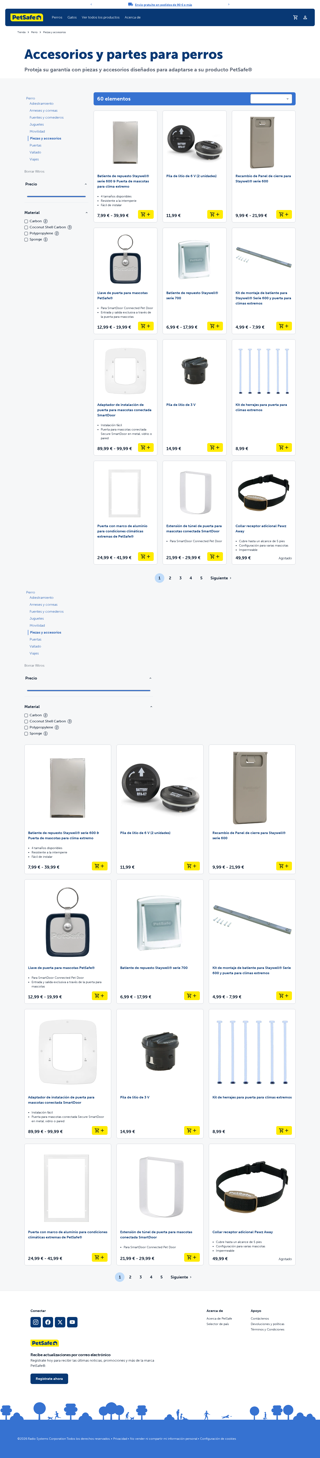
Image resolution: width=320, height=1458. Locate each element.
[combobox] (271, 99)
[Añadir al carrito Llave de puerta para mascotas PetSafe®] (146, 326)
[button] (57, 17)
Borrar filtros (34, 171)
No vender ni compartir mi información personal (163, 1439)
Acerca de (133, 17)
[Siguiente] (228, 4)
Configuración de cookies (218, 1439)
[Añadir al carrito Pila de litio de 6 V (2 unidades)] (215, 214)
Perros (57, 17)
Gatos (72, 17)
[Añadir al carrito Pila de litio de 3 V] (215, 447)
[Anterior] (91, 4)
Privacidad (120, 1439)
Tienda (21, 32)
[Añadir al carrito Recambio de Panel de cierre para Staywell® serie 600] (284, 214)
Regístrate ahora (49, 1379)
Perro (34, 32)
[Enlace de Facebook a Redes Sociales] (48, 1322)
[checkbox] (26, 221)
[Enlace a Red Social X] (60, 1322)
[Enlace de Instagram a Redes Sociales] (35, 1322)
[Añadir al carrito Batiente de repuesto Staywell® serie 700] (215, 326)
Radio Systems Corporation (47, 1439)
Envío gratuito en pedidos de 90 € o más (163, 5)
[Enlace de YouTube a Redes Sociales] (72, 1322)
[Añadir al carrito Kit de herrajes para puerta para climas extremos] (284, 447)
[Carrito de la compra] (295, 17)
